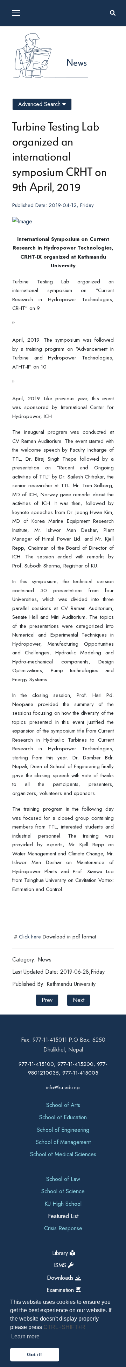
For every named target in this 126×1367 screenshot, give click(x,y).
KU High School (63, 1204)
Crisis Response (63, 1228)
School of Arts (63, 1105)
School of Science (63, 1191)
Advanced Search (40, 104)
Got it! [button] (34, 1354)
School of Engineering (63, 1130)
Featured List (63, 1216)
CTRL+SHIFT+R (64, 1327)
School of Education (63, 1117)
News (76, 62)
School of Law (63, 1179)
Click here (30, 937)
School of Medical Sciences (63, 1154)
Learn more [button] (25, 1336)
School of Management (63, 1142)
